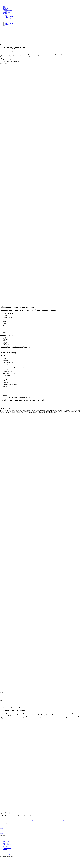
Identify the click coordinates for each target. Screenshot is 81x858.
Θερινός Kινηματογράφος (7, 10)
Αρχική (4, 6)
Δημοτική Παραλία (6, 8)
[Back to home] (3, 3)
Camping (4, 7)
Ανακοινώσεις (5, 11)
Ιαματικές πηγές (5, 9)
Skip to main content (4, 0)
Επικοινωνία (5, 13)
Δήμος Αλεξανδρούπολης (7, 12)
